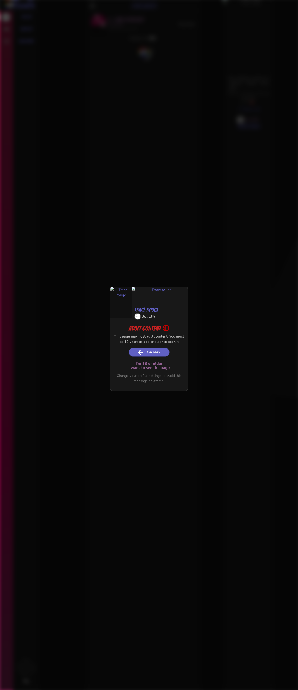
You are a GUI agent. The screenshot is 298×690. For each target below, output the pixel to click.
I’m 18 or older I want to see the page (149, 365)
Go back (154, 352)
